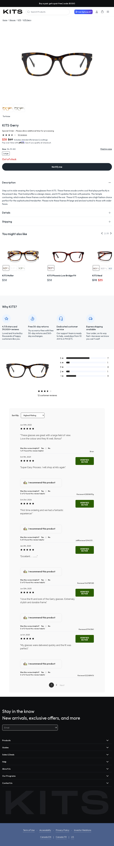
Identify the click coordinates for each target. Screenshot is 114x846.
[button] (57, 182)
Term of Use (29, 830)
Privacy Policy (62, 830)
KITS (19, 20)
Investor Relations (82, 830)
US (72, 837)
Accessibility (45, 830)
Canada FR (61, 837)
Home (5, 20)
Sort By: (15, 415)
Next (62, 685)
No (49, 448)
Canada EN (45, 837)
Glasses (12, 20)
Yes (42, 448)
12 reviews (22, 135)
